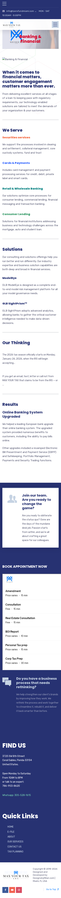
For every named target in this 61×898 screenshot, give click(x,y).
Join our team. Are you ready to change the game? (36, 501)
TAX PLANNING (15, 851)
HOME (10, 826)
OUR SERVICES (15, 841)
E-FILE (10, 831)
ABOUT (11, 836)
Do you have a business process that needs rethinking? (36, 682)
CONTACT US (14, 846)
